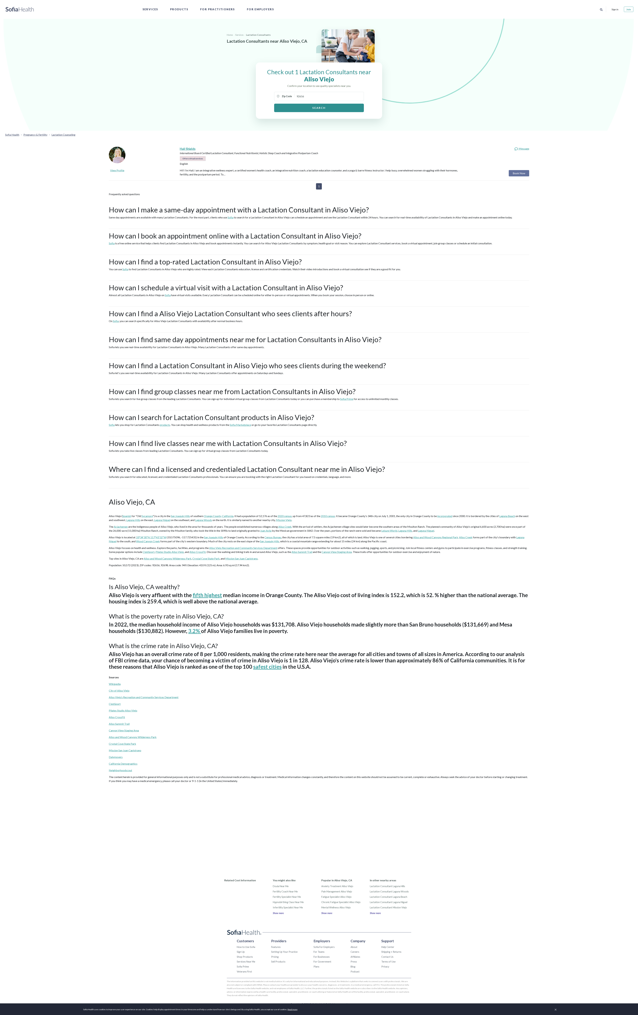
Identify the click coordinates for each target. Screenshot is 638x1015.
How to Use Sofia (246, 947)
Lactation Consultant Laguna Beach (388, 896)
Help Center (387, 947)
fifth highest (207, 595)
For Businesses (322, 956)
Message (523, 148)
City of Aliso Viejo (119, 690)
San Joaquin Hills (180, 516)
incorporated (444, 516)
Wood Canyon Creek (148, 541)
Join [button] (628, 9)
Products (179, 9)
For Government (322, 961)
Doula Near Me (281, 886)
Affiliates (355, 956)
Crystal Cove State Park (206, 558)
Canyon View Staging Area (337, 551)
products (165, 424)
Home (230, 35)
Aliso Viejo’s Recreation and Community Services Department (143, 697)
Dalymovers (116, 757)
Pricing (275, 956)
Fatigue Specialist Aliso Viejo (336, 896)
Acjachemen (121, 526)
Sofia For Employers (324, 947)
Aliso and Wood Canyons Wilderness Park (167, 558)
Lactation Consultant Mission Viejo (388, 907)
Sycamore (147, 516)
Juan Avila (265, 530)
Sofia (230, 217)
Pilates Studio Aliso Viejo (170, 551)
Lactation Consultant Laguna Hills (387, 886)
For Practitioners (217, 9)
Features (276, 947)
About (354, 947)
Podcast (355, 971)
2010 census (328, 516)
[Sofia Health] (20, 9)
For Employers (260, 9)
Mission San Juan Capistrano (241, 558)
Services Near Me (246, 961)
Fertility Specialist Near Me (287, 896)
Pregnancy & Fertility (35, 134)
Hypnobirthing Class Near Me (288, 902)
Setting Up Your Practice (284, 951)
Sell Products (278, 961)
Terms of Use (388, 961)
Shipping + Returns (391, 951)
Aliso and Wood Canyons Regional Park (435, 537)
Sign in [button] (615, 9)
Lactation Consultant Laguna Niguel (388, 902)
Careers (355, 951)
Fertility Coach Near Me (285, 891)
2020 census (285, 516)
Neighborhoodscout (120, 770)
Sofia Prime (346, 398)
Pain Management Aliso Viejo (336, 891)
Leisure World (389, 530)
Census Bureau (273, 537)
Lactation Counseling (63, 134)
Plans (316, 966)
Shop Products (245, 956)
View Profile (117, 170)
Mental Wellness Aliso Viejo (336, 907)
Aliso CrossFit (198, 551)
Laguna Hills (133, 520)
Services (150, 9)
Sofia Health (12, 134)
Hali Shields (188, 149)
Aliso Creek (285, 526)
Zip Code (287, 96)
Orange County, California (218, 516)
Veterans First (244, 971)
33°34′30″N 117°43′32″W (151, 537)
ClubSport (149, 551)
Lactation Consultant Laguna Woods (389, 891)
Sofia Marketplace (240, 424)
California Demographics (123, 763)
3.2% (194, 631)
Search (318, 107)
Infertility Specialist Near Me (288, 907)
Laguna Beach (507, 516)
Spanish (126, 516)
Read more (292, 1009)
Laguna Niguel (162, 520)
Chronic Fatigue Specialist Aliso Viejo (341, 902)
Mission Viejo (284, 520)
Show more (278, 913)
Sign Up (241, 951)
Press (354, 961)
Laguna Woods (203, 520)
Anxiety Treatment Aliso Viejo (337, 886)
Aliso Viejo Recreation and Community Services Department (243, 547)
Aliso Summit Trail (302, 551)
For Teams (319, 951)
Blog (353, 966)
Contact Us (387, 956)
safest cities (267, 666)
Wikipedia (115, 683)
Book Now (519, 173)
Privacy (385, 966)
